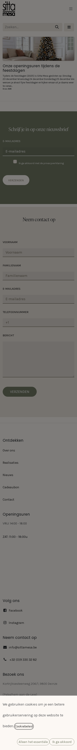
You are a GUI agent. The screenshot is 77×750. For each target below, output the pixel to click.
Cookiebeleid (24, 726)
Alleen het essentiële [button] (33, 742)
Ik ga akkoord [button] (62, 742)
